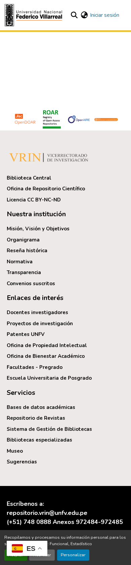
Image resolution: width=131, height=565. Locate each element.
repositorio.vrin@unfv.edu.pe (47, 513)
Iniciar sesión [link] (104, 15)
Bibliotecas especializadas (39, 440)
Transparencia (24, 272)
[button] (34, 15)
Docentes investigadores (37, 312)
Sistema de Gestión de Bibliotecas (49, 429)
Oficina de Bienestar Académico (46, 356)
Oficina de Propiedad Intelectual (47, 345)
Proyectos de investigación (40, 323)
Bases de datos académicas (41, 407)
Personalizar (73, 555)
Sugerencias (22, 461)
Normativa (20, 261)
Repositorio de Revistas (36, 418)
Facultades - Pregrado (34, 367)
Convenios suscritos (31, 283)
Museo (15, 451)
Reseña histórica (27, 250)
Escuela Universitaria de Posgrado (49, 378)
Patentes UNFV (26, 334)
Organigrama (23, 239)
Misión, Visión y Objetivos (38, 228)
